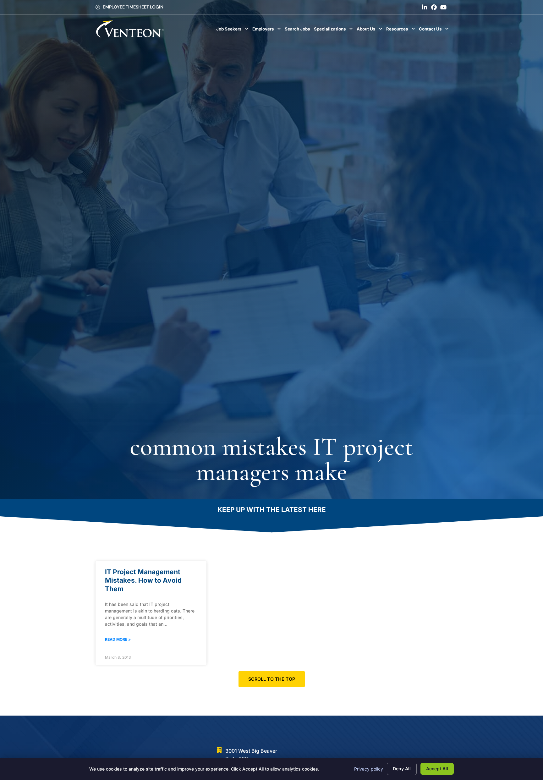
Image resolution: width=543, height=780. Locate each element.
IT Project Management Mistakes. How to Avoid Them (143, 580)
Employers (267, 30)
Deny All (402, 768)
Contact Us (435, 30)
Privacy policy (368, 769)
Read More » (118, 639)
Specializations (334, 30)
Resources (401, 30)
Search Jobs (298, 30)
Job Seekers (233, 30)
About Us (370, 30)
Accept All (437, 768)
